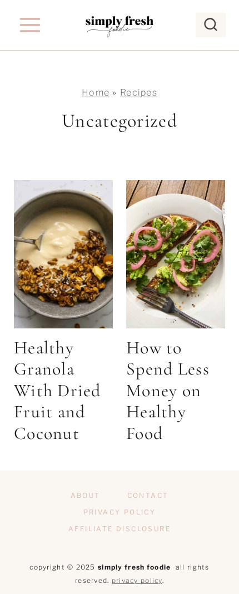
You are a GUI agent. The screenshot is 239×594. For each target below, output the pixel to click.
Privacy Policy (119, 512)
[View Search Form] (211, 25)
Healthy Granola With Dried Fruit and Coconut (57, 390)
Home (95, 92)
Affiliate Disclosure (119, 529)
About (86, 495)
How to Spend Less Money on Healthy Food (168, 390)
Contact (148, 495)
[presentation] (63, 254)
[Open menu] (30, 24)
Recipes (138, 92)
